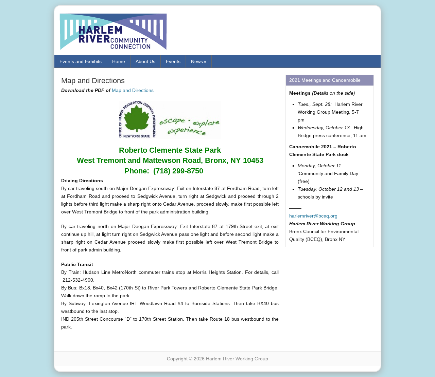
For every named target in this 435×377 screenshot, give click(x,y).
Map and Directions (133, 90)
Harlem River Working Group (117, 33)
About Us (145, 61)
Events (173, 61)
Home (118, 61)
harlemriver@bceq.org (313, 216)
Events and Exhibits (80, 61)
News (198, 61)
